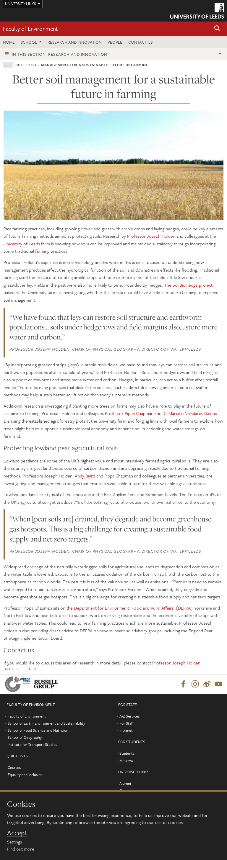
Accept (17, 832)
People (115, 42)
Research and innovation (75, 42)
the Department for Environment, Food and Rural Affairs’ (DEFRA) (130, 608)
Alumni (125, 783)
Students (126, 753)
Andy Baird (85, 475)
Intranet (126, 730)
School (29, 42)
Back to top (17, 669)
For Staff (126, 723)
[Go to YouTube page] (218, 684)
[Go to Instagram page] (195, 684)
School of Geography (25, 737)
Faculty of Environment (30, 28)
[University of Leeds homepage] (197, 11)
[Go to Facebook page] (183, 684)
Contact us (140, 42)
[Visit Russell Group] (47, 684)
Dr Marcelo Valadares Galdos (190, 413)
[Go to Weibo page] (206, 684)
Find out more (20, 849)
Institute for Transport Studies (32, 744)
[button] (217, 29)
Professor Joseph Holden (151, 236)
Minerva (126, 760)
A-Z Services (129, 716)
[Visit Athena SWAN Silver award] (19, 684)
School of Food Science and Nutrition (38, 730)
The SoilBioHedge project (188, 285)
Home (9, 42)
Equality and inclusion (25, 774)
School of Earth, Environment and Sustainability (46, 723)
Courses (14, 767)
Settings (14, 841)
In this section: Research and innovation (59, 54)
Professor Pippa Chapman (129, 413)
